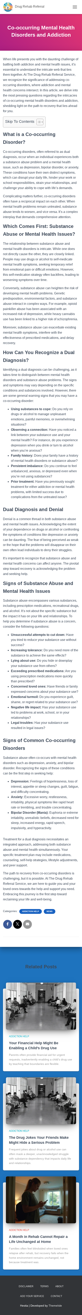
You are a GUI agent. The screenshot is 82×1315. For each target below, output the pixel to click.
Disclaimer (26, 1286)
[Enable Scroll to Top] (74, 1307)
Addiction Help (30, 911)
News (50, 911)
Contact (56, 1296)
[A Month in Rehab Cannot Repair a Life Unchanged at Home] (41, 1199)
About (59, 1286)
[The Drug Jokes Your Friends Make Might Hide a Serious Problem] (41, 1100)
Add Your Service (32, 1296)
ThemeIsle (55, 1305)
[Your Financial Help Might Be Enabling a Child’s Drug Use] (41, 1006)
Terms (44, 1286)
